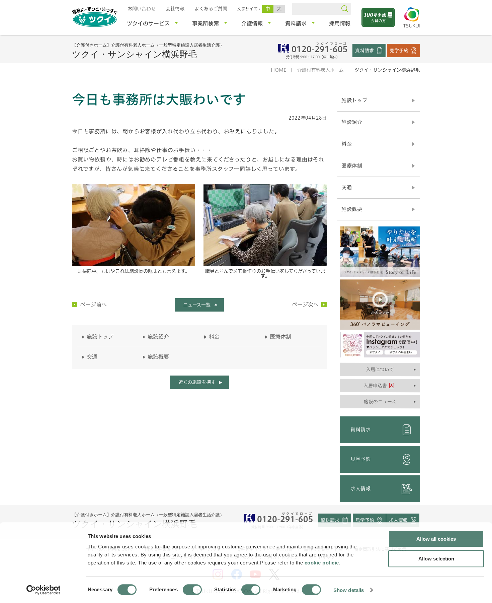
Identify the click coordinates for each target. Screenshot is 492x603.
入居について (380, 369)
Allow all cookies (436, 539)
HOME (278, 70)
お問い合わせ (142, 8)
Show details (348, 590)
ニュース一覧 (197, 305)
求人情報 (360, 488)
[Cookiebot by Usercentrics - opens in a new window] (43, 590)
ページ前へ (93, 304)
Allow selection (436, 558)
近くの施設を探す (196, 382)
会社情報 (175, 8)
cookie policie (322, 562)
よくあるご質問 (210, 8)
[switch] (192, 589)
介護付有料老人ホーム (320, 70)
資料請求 (364, 50)
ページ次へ (305, 304)
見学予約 (399, 50)
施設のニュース (380, 401)
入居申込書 (375, 385)
